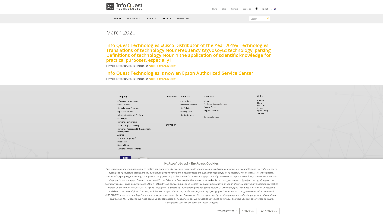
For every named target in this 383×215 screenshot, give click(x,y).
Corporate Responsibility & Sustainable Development (134, 130)
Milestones (122, 141)
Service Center (210, 107)
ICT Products (185, 101)
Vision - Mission (123, 104)
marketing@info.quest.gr (162, 65)
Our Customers (186, 115)
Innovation (183, 18)
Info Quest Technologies (127, 101)
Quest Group (262, 110)
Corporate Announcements (129, 149)
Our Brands (133, 18)
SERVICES (209, 96)
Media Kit (261, 105)
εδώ (211, 180)
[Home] (124, 6)
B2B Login (247, 9)
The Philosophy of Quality (128, 125)
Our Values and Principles (128, 108)
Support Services (211, 110)
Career (260, 108)
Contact (234, 9)
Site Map (261, 113)
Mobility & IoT (186, 111)
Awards (120, 135)
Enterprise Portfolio (188, 104)
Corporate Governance (127, 122)
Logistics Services (211, 117)
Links (260, 96)
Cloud (206, 101)
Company (122, 96)
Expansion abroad (125, 111)
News (214, 9)
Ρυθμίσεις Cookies (226, 210)
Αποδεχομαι (248, 210)
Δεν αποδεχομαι (269, 210)
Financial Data (123, 145)
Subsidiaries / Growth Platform (130, 115)
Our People (122, 118)
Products (185, 96)
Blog (224, 9)
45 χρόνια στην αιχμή (126, 138)
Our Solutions (186, 108)
